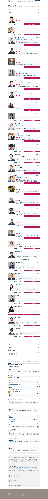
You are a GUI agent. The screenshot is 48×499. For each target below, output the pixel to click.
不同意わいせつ (28, 467)
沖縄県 (20, 485)
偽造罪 (30, 468)
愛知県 (16, 49)
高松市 (18, 167)
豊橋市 (18, 49)
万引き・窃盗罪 (22, 468)
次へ (38, 339)
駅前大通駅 (21, 49)
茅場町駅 (21, 308)
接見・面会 (20, 470)
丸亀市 (18, 275)
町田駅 (21, 125)
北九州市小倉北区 (19, 71)
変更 (38, 9)
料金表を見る (22, 20)
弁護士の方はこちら (37, 0)
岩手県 (12, 473)
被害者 (17, 467)
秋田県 (15, 473)
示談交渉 (16, 470)
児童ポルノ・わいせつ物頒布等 (24, 467)
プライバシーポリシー (23, 493)
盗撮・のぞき (10, 468)
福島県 (18, 473)
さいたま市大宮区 (19, 93)
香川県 (16, 167)
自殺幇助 (20, 468)
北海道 (9, 473)
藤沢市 (18, 177)
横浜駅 (23, 156)
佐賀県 (11, 485)
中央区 (18, 286)
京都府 (12, 480)
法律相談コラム (10, 493)
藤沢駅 (21, 177)
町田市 (18, 125)
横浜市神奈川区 (19, 156)
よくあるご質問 (10, 495)
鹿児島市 (19, 39)
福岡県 (16, 71)
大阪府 (16, 135)
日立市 (18, 82)
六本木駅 (21, 264)
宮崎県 (17, 485)
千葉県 (13, 475)
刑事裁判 (34, 470)
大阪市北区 (19, 135)
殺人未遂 (18, 468)
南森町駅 (22, 135)
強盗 (26, 468)
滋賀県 (14, 480)
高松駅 (21, 167)
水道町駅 (22, 18)
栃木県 (17, 475)
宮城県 (14, 473)
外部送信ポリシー (22, 494)
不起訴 (18, 470)
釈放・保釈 (14, 470)
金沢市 (18, 297)
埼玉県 (16, 93)
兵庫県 (11, 480)
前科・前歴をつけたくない (31, 470)
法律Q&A (10, 492)
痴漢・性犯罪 (20, 467)
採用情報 (32, 492)
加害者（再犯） (15, 467)
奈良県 (15, 480)
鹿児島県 (17, 39)
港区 (18, 264)
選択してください (12, 9)
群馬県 (19, 475)
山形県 (17, 473)
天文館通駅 (22, 39)
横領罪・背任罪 (28, 468)
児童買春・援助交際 (32, 467)
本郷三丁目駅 (21, 60)
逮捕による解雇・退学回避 (23, 470)
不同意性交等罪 (35, 467)
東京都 (16, 60)
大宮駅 (23, 93)
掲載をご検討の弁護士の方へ (24, 495)
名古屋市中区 (19, 253)
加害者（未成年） (12, 467)
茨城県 (16, 82)
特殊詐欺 (25, 468)
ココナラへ (10, 0)
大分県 (15, 485)
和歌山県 (17, 480)
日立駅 (21, 82)
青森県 (11, 473)
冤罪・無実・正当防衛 (11, 470)
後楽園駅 (21, 319)
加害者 (9, 467)
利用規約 (21, 492)
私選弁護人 (27, 470)
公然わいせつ (13, 468)
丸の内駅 (22, 253)
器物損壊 (32, 468)
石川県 (16, 297)
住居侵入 (34, 468)
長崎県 (12, 485)
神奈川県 (17, 156)
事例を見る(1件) (22, 73)
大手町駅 (21, 286)
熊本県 (14, 485)
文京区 (18, 60)
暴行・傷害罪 (16, 468)
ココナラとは (10, 494)
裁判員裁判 (37, 470)
